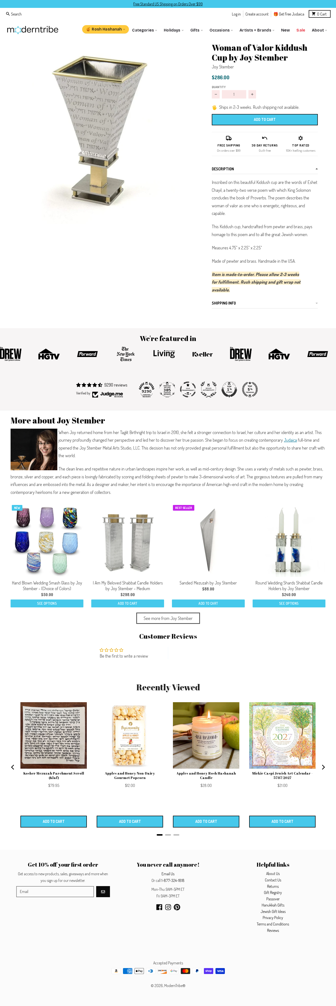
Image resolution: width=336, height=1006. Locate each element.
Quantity (219, 87)
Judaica (290, 440)
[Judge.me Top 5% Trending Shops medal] (250, 389)
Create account (257, 13)
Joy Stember (223, 66)
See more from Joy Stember (168, 618)
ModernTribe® (174, 985)
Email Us (168, 873)
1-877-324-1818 (172, 880)
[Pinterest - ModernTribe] (177, 907)
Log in (236, 13)
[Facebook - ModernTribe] (159, 907)
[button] (103, 131)
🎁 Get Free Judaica (288, 13)
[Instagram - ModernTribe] (168, 907)
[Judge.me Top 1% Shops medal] (229, 389)
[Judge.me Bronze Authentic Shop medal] (208, 389)
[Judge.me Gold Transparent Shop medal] (188, 389)
